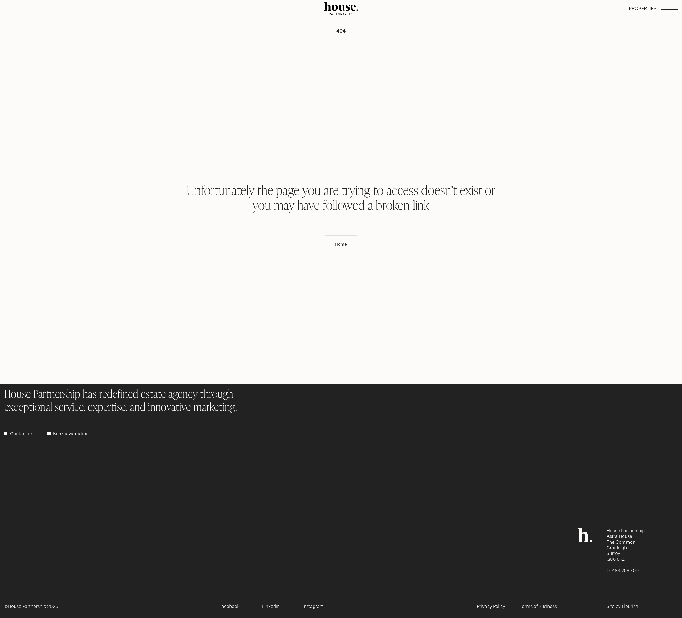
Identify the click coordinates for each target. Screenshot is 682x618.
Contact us (21, 433)
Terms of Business (538, 606)
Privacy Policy (491, 606)
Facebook (229, 606)
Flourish (630, 606)
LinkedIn (271, 606)
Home (341, 244)
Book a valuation (71, 433)
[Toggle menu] (669, 8)
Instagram (313, 606)
